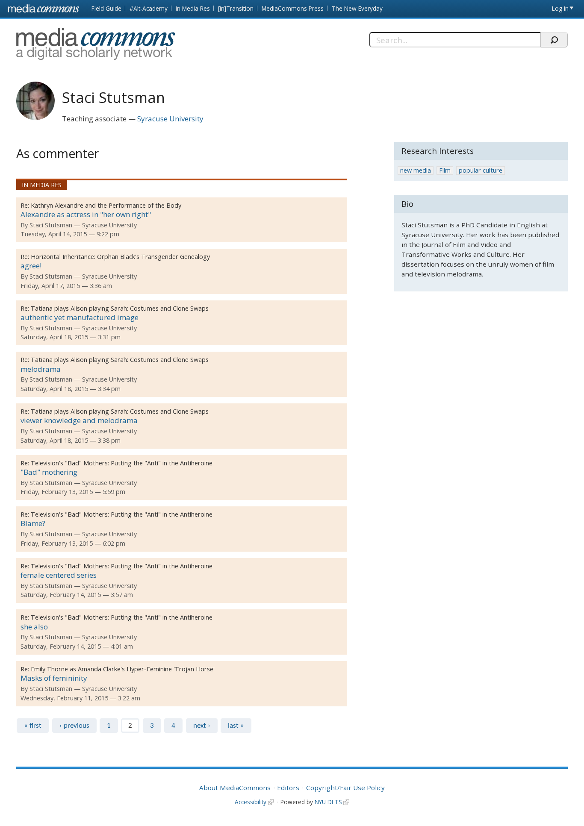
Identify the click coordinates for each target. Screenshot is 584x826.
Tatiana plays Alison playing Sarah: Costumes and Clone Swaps (120, 308)
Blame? (33, 523)
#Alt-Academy (149, 8)
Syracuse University (170, 118)
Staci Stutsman (50, 225)
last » (236, 725)
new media (415, 170)
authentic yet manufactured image (80, 317)
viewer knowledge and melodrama (79, 420)
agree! (31, 265)
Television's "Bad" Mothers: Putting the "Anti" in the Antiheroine (121, 463)
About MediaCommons (235, 787)
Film (445, 170)
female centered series (59, 575)
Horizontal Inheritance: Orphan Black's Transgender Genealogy (120, 257)
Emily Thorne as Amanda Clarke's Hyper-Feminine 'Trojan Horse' (123, 669)
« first (32, 725)
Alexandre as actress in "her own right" (86, 214)
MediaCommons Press (293, 8)
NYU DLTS (328, 802)
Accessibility (250, 802)
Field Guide (106, 8)
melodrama (41, 369)
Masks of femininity (54, 678)
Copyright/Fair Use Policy (345, 787)
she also (34, 627)
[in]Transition (236, 8)
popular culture (480, 170)
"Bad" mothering (49, 472)
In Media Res (193, 8)
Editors (288, 787)
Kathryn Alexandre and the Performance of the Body (106, 205)
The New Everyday (357, 8)
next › (201, 725)
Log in (560, 8)
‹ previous (74, 725)
